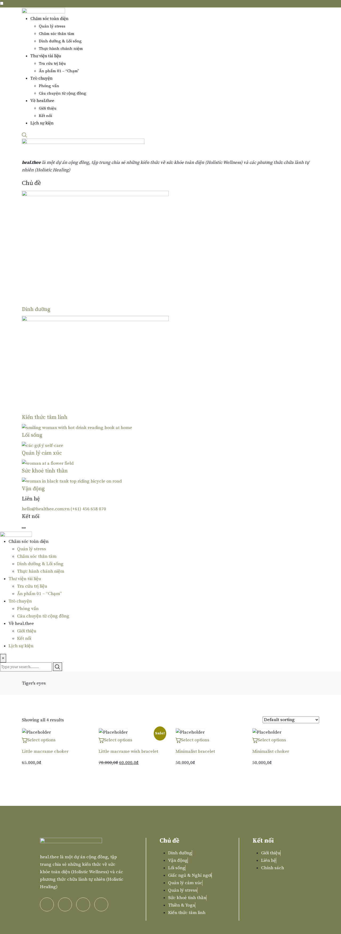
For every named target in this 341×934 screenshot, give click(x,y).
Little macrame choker (45, 751)
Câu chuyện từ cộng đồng (62, 93)
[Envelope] (101, 904)
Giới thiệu (47, 108)
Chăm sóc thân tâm (56, 33)
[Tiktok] (83, 904)
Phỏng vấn (49, 85)
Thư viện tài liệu (45, 56)
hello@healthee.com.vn (46, 509)
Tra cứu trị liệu (52, 63)
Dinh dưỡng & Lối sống (60, 41)
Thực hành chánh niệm (61, 48)
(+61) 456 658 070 (88, 509)
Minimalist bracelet (195, 751)
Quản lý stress (52, 26)
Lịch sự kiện (42, 123)
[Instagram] (47, 904)
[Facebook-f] (65, 904)
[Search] (24, 135)
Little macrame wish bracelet (128, 751)
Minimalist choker (270, 751)
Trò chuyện (41, 78)
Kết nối (45, 115)
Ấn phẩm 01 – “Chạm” (59, 71)
